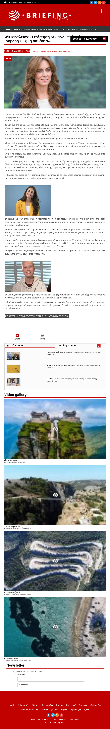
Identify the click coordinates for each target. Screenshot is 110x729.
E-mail (21, 674)
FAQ (33, 719)
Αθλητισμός (23, 705)
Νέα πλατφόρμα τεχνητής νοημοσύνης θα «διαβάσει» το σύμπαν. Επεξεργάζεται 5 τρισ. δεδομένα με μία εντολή (57, 29)
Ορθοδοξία (95, 705)
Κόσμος (59, 705)
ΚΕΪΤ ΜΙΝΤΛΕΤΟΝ (26, 316)
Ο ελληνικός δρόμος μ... (12, 592)
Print (42, 338)
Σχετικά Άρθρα (14, 345)
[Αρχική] (39, 15)
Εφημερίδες (47, 705)
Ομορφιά (83, 705)
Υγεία (86, 709)
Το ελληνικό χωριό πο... (12, 526)
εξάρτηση (41, 316)
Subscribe (23, 685)
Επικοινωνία (74, 719)
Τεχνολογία (75, 709)
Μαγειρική (71, 705)
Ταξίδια (64, 709)
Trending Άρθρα (71, 345)
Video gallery (15, 395)
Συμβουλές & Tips (49, 709)
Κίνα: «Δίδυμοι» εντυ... (12, 460)
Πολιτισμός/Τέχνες (29, 709)
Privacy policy (43, 719)
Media (8, 58)
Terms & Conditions (58, 719)
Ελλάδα (35, 705)
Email (17, 338)
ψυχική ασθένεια (58, 316)
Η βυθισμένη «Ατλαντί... (12, 658)
